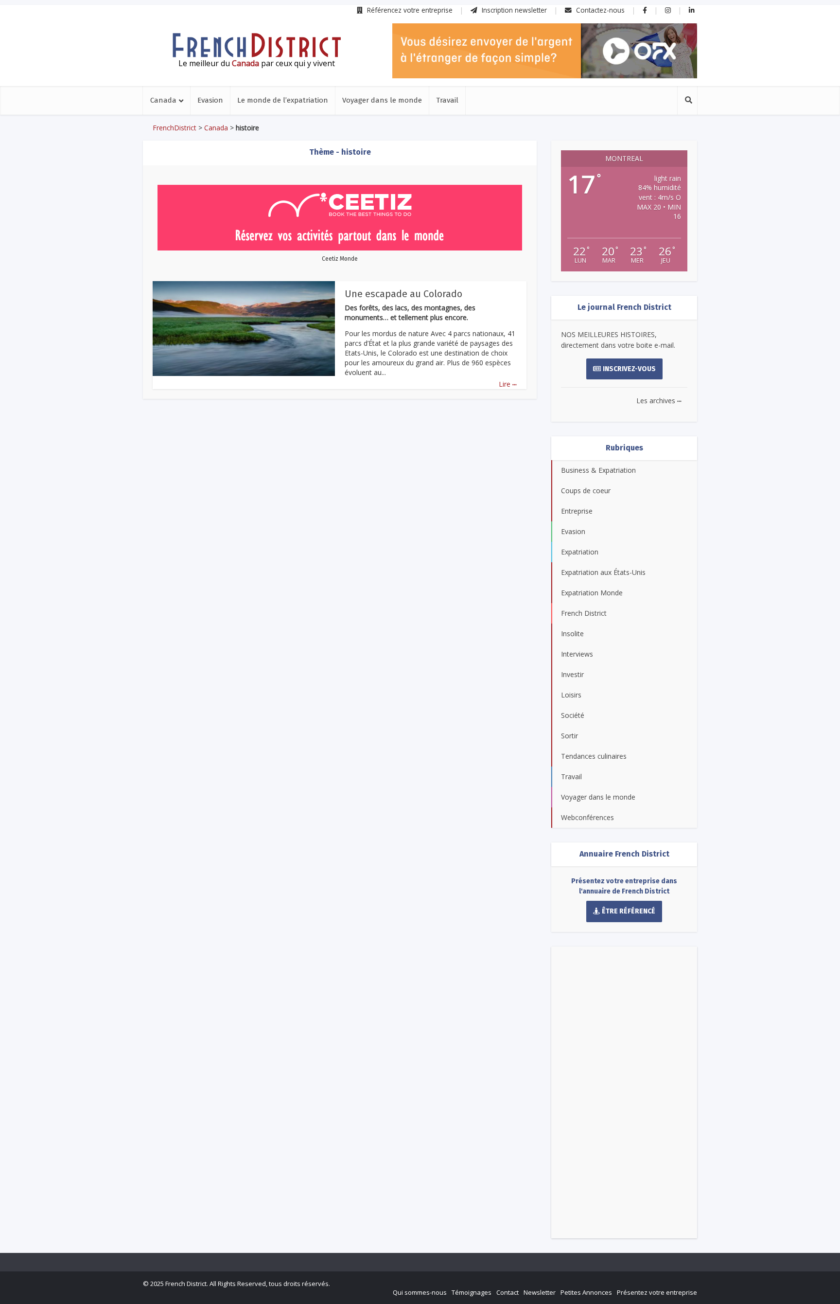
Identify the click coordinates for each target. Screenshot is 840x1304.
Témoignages (471, 1292)
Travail (447, 100)
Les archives (659, 400)
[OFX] (544, 50)
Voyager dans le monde (382, 100)
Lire (508, 384)
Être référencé (628, 911)
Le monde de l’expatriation (282, 100)
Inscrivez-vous (629, 369)
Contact (507, 1292)
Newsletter (540, 1292)
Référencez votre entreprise (409, 10)
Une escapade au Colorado (403, 294)
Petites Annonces (586, 1292)
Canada (163, 100)
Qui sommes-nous (420, 1292)
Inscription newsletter (513, 10)
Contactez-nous (599, 10)
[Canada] (256, 45)
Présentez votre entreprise (657, 1292)
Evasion (210, 100)
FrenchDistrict (174, 127)
